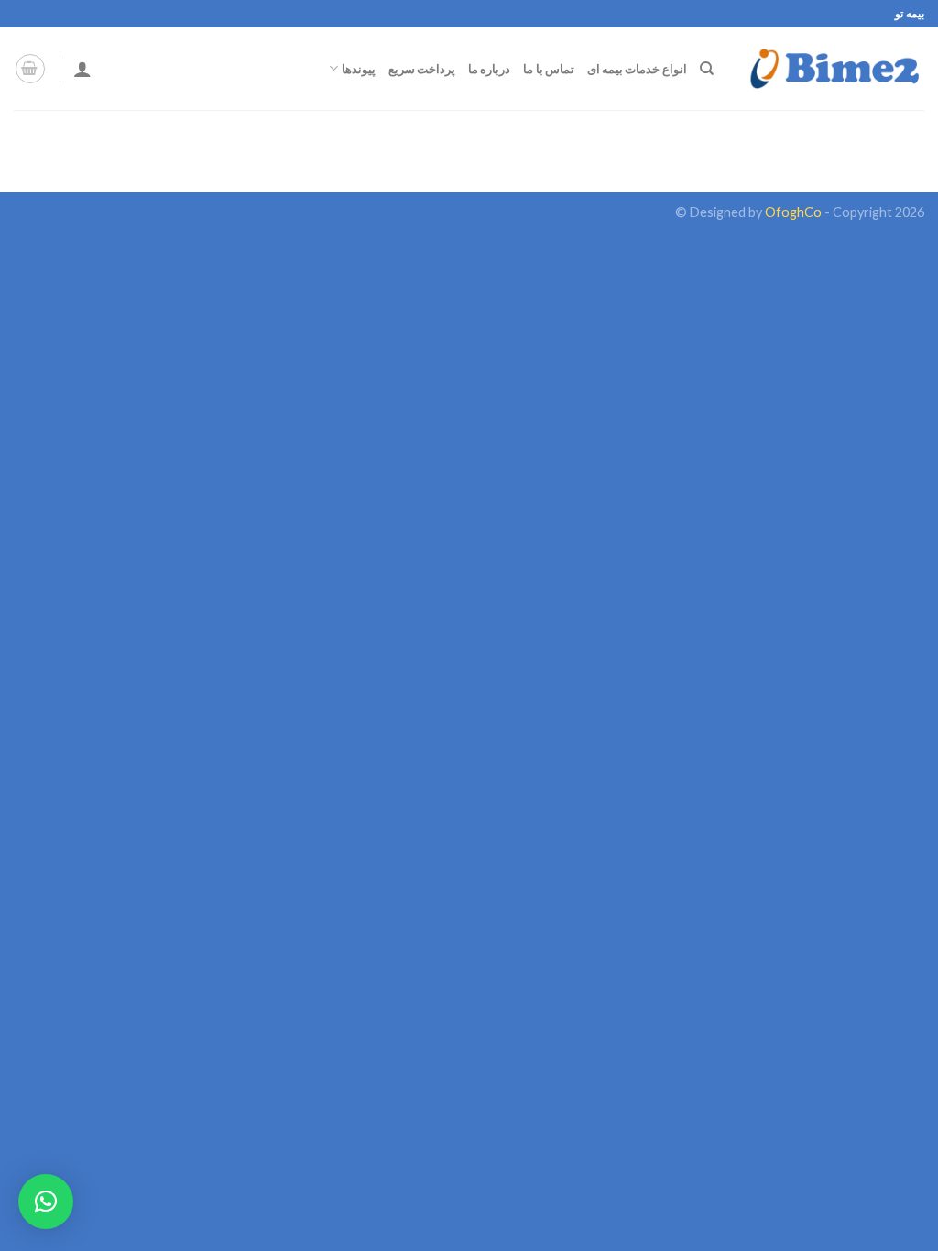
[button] (45, 1201)
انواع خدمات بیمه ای (637, 68)
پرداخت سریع (421, 68)
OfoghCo (793, 212)
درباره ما (489, 68)
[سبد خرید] (30, 68)
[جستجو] (707, 68)
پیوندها (358, 68)
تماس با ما (548, 68)
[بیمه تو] (832, 69)
